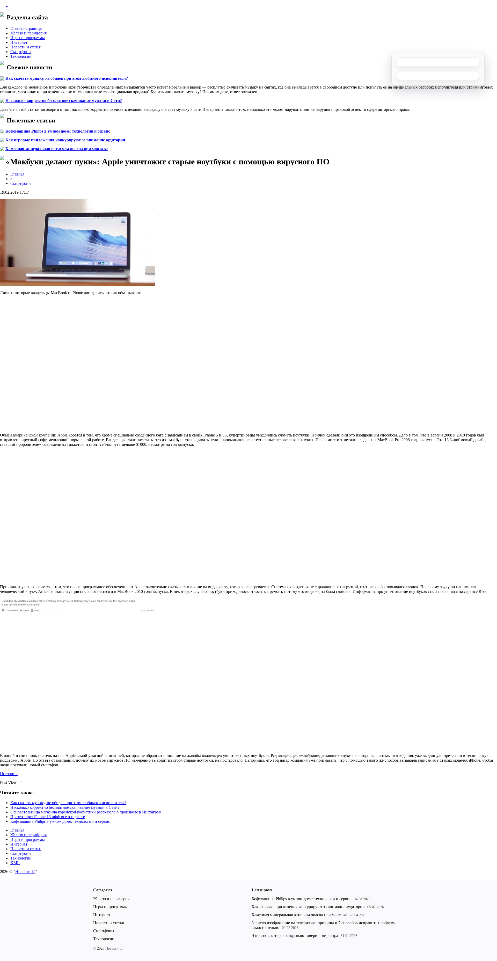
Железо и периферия (28, 33)
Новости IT (25, 871)
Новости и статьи (25, 47)
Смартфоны (20, 51)
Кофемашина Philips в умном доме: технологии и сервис (57, 131)
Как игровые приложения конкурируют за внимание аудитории (65, 140)
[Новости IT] (248, 6)
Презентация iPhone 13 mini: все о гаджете (47, 816)
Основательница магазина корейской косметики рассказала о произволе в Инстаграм (85, 812)
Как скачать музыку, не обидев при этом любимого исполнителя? (66, 78)
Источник (9, 773)
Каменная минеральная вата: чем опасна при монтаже (56, 149)
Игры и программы (27, 37)
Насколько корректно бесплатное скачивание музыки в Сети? (63, 100)
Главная (17, 174)
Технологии (21, 56)
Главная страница (26, 28)
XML (15, 863)
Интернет (18, 42)
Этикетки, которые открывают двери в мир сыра (295, 935)
